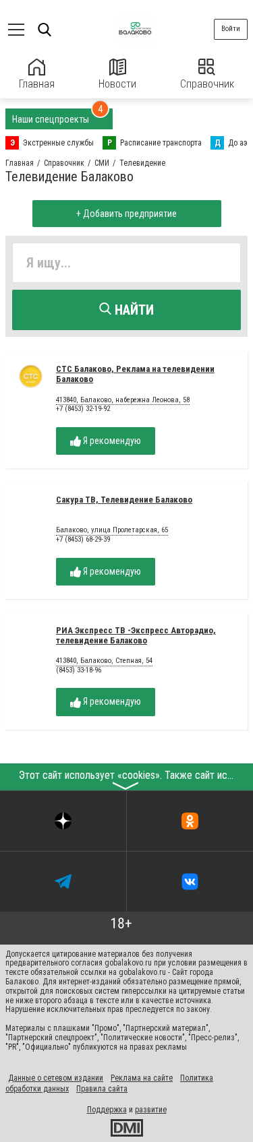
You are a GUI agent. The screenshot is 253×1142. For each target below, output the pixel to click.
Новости (117, 83)
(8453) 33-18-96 (78, 670)
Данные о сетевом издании (55, 1078)
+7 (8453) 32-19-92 (83, 408)
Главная (37, 83)
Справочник (207, 83)
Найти (132, 310)
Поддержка (107, 1109)
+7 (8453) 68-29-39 (83, 539)
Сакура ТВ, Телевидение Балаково (124, 500)
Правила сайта (102, 1088)
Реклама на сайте (142, 1078)
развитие (151, 1109)
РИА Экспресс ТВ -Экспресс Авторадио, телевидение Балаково (136, 635)
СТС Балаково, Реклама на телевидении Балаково (135, 374)
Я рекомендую (111, 440)
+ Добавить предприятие (126, 213)
